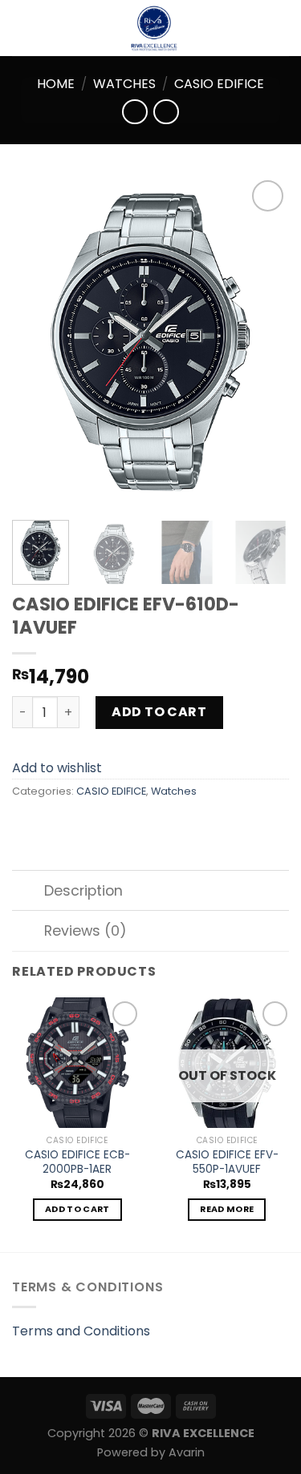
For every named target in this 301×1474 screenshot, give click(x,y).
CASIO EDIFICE (219, 84)
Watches (124, 84)
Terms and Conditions (81, 1331)
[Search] (283, 28)
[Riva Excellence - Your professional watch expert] (153, 28)
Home (56, 84)
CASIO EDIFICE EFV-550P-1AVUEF (227, 1162)
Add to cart (159, 712)
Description (83, 890)
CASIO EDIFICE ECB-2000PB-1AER (77, 1162)
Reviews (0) (85, 930)
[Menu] (21, 27)
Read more (227, 1209)
